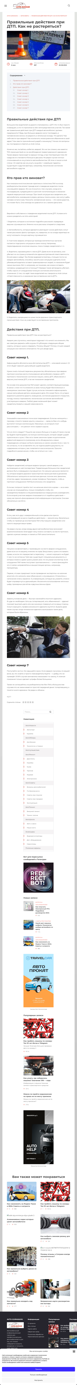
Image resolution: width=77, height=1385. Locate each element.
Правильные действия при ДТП (26, 81)
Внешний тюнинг (33, 811)
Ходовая (30, 775)
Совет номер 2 (23, 93)
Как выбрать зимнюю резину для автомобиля (55, 1237)
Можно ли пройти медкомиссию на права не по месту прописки (37, 1095)
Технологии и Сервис (35, 746)
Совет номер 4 (23, 99)
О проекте (31, 1323)
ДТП (9, 697)
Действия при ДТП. (21, 87)
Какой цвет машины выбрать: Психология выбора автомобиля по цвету (44, 926)
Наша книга (31, 828)
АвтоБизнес (31, 742)
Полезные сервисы (33, 848)
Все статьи (32, 1326)
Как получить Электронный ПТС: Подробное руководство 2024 (42, 910)
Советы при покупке (34, 795)
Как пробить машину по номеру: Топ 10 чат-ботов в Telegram (37, 1042)
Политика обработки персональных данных (36, 1336)
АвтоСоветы (14, 55)
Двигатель (31, 759)
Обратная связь (33, 1332)
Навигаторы (31, 844)
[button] (74, 1351)
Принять (38, 1369)
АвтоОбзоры (31, 738)
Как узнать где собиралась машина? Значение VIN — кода (37, 1079)
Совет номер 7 (23, 108)
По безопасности (33, 791)
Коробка (30, 763)
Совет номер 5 (22, 102)
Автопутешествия (32, 750)
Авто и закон (31, 824)
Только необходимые (38, 1375)
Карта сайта (32, 1329)
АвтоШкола (30, 819)
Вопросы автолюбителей (36, 787)
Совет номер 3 (22, 96)
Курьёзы (30, 733)
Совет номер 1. (22, 90)
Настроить (38, 1380)
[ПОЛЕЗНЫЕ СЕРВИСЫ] (38, 1028)
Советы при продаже (35, 799)
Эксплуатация (32, 803)
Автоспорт (31, 730)
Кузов (29, 767)
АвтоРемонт (30, 755)
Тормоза (30, 771)
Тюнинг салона (32, 815)
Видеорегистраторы (34, 836)
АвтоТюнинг (30, 807)
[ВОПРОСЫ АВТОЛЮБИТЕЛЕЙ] (38, 1065)
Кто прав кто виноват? (22, 84)
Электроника (32, 779)
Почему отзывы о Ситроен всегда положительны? (55, 1255)
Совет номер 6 (23, 105)
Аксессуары (30, 832)
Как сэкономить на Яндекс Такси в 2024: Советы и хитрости (43, 944)
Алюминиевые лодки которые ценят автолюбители (20, 1220)
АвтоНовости (31, 725)
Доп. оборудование (34, 840)
